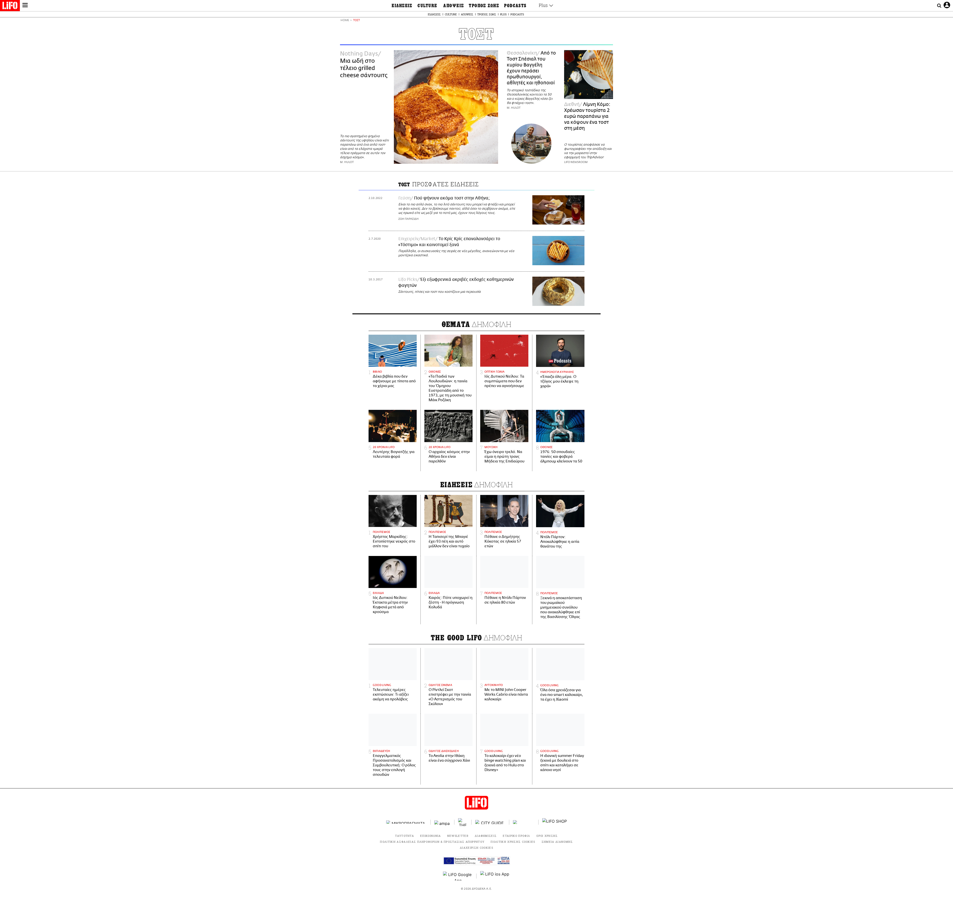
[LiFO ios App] (495, 876)
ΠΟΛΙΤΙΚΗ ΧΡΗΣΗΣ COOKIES (513, 841)
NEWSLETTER (458, 835)
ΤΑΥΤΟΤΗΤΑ (404, 835)
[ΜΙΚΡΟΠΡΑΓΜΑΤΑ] (406, 822)
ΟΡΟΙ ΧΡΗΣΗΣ (547, 835)
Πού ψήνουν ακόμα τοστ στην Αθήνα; (452, 198)
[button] (25, 6)
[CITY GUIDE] (490, 822)
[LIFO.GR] (10, 6)
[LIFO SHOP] (554, 822)
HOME (344, 20)
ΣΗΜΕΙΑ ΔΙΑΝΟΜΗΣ (557, 841)
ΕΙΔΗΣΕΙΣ (402, 5)
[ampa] (442, 822)
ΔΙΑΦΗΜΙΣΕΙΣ (486, 835)
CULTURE (427, 5)
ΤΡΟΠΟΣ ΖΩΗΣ (484, 5)
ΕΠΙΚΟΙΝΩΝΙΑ (430, 835)
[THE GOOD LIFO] (463, 822)
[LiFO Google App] (458, 876)
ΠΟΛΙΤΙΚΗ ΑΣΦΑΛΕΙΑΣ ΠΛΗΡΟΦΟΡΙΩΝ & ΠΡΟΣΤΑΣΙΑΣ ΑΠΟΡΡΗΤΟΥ (432, 841)
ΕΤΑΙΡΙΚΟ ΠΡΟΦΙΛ (516, 835)
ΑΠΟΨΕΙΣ (453, 5)
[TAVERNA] (524, 822)
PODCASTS (515, 5)
